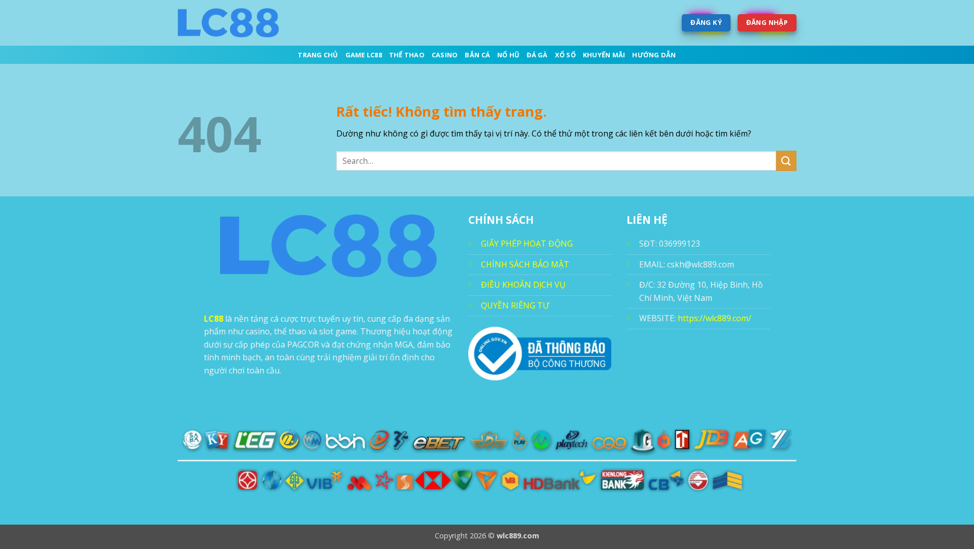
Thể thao (407, 54)
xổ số (565, 54)
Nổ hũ (508, 54)
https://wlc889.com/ (714, 318)
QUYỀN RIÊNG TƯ (515, 305)
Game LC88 (363, 54)
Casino (445, 54)
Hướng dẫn (654, 54)
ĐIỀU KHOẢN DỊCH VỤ (523, 284)
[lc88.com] (228, 23)
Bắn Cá (477, 54)
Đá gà (537, 54)
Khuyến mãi (604, 54)
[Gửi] (786, 160)
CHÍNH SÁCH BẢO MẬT (525, 264)
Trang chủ (318, 54)
